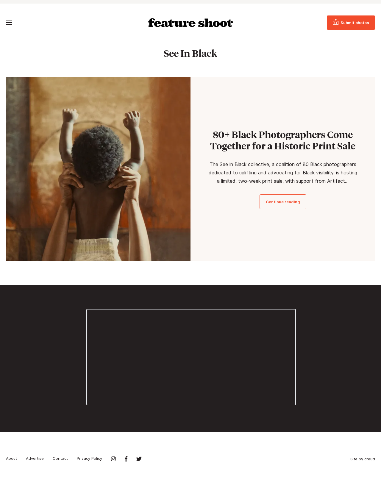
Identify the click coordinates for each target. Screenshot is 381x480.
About (11, 458)
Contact (60, 458)
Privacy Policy (89, 458)
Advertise (35, 458)
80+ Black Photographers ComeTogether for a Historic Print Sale (282, 140)
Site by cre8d (362, 458)
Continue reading (283, 201)
